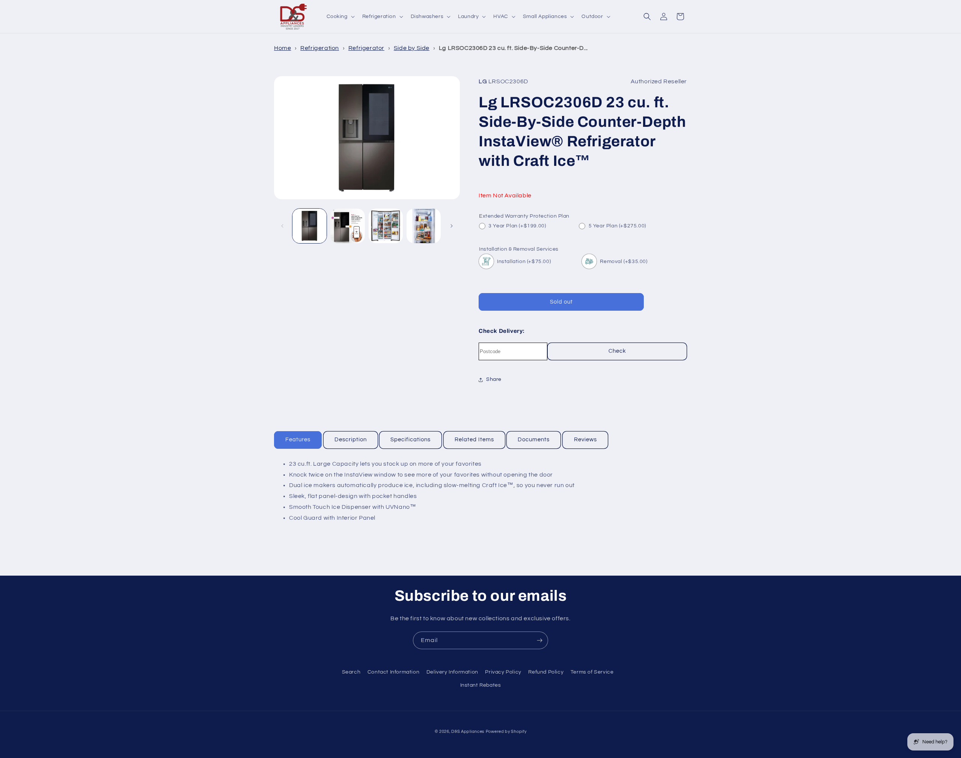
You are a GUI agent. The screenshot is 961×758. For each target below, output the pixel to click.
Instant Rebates (480, 685)
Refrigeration (319, 48)
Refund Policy (545, 672)
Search (351, 672)
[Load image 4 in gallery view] (424, 226)
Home (282, 48)
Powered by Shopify (506, 731)
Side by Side (411, 48)
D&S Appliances (467, 731)
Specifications (410, 439)
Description (350, 439)
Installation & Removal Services (519, 249)
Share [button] (494, 379)
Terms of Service (592, 672)
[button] (340, 16)
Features (297, 439)
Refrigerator (366, 48)
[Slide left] (282, 226)
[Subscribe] (539, 640)
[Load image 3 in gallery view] (386, 226)
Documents (534, 439)
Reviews (585, 439)
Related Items (474, 439)
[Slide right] (451, 226)
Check (617, 351)
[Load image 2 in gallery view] (347, 226)
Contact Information (393, 672)
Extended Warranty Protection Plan (524, 216)
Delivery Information (452, 672)
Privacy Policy (503, 672)
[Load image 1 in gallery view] (309, 226)
